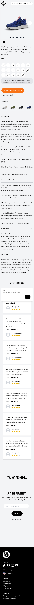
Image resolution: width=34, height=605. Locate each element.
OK (27, 297)
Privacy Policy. (16, 292)
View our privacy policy (17, 519)
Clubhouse (25, 3)
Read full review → (12, 303)
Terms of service (7, 588)
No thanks (20, 297)
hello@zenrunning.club (9, 598)
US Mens (3, 61)
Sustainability (19, 3)
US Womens (10, 61)
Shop (13, 3)
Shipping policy (7, 586)
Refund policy (7, 581)
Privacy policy (7, 583)
